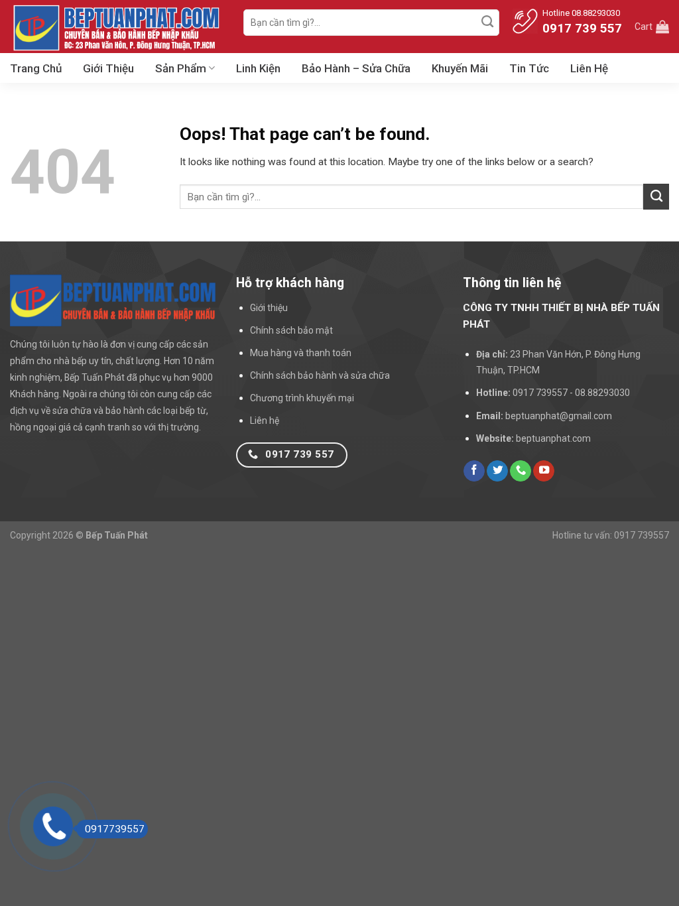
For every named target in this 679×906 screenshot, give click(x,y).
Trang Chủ (36, 68)
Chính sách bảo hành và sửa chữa (320, 375)
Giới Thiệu (108, 68)
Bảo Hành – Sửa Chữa (356, 68)
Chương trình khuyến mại (302, 398)
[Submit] (487, 22)
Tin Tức (529, 68)
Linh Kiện (258, 68)
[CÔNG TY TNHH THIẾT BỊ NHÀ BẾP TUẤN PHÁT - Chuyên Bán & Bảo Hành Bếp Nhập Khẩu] (116, 26)
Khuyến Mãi (460, 68)
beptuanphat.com (553, 438)
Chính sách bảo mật (291, 330)
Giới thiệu (269, 307)
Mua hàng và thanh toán (300, 353)
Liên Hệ (589, 68)
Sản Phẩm (180, 68)
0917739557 (115, 829)
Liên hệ (264, 420)
